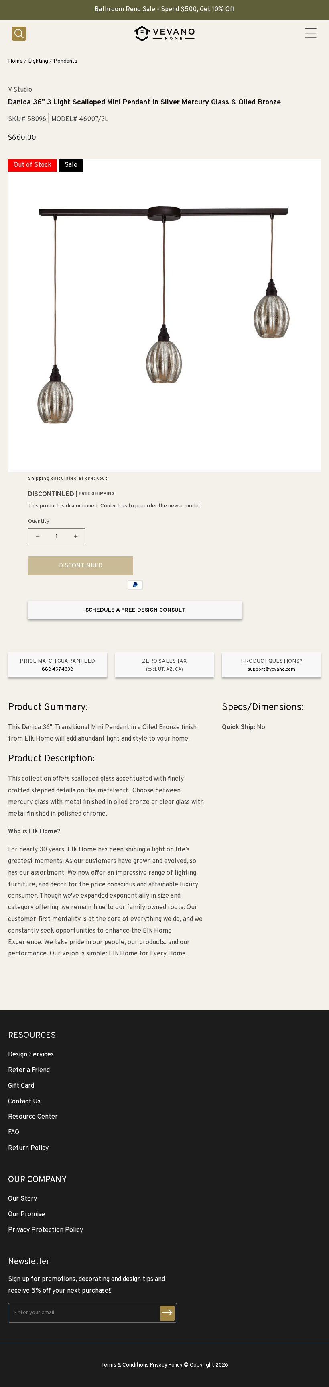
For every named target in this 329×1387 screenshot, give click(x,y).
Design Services (31, 1055)
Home (15, 61)
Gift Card (21, 1086)
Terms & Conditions (125, 1365)
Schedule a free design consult (135, 610)
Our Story (22, 1199)
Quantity (38, 521)
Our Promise (26, 1215)
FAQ (13, 1133)
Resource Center (33, 1117)
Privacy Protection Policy (45, 1230)
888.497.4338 (57, 669)
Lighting (38, 61)
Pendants (65, 61)
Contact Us (24, 1102)
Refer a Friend (29, 1070)
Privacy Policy (166, 1365)
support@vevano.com (271, 669)
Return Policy (28, 1148)
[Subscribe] (167, 1313)
